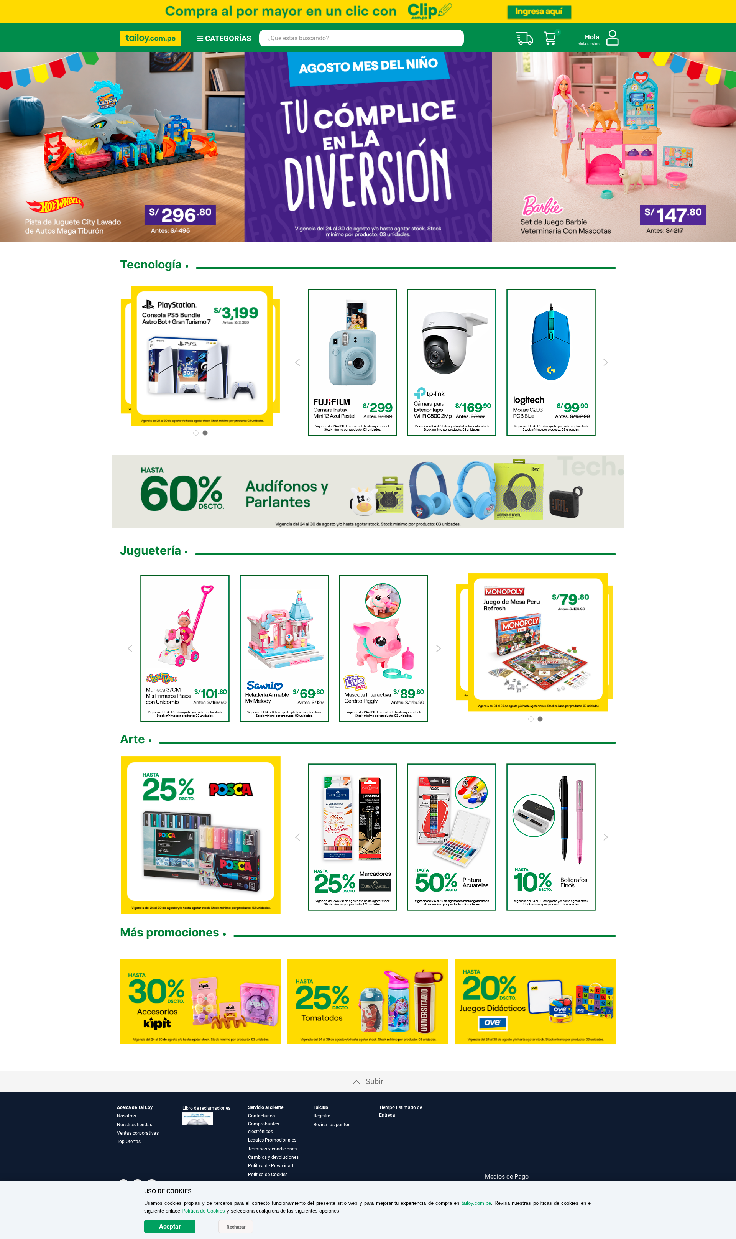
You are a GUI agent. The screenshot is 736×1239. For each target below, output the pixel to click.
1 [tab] (343, 236)
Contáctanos (261, 1116)
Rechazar (236, 1227)
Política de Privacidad (270, 1165)
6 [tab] (374, 236)
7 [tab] (383, 236)
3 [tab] (355, 236)
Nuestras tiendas (134, 1124)
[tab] (411, 1141)
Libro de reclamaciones (206, 1108)
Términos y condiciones (272, 1149)
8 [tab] (392, 236)
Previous (298, 362)
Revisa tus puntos (332, 1124)
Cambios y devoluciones (273, 1157)
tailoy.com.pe (476, 1203)
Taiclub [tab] (321, 1107)
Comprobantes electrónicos (263, 1127)
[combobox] (361, 38)
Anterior (9, 147)
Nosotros (126, 1116)
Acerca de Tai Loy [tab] (135, 1107)
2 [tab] (349, 236)
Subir (374, 1081)
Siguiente (727, 147)
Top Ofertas (129, 1141)
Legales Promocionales (272, 1140)
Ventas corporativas (138, 1133)
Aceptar (170, 1226)
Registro (322, 1116)
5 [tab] (368, 236)
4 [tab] (361, 236)
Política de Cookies (268, 1174)
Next (605, 362)
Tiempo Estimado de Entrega (400, 1111)
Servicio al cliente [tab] (265, 1107)
